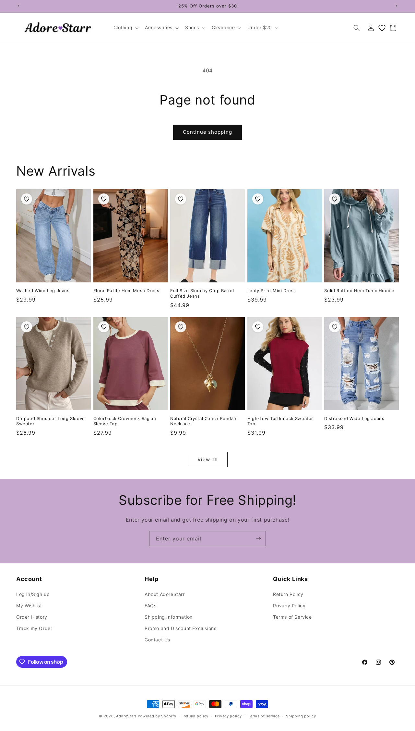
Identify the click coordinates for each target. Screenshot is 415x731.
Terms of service (263, 715)
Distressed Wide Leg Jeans (354, 418)
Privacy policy (228, 715)
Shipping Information (169, 617)
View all (207, 459)
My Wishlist (29, 605)
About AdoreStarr (165, 594)
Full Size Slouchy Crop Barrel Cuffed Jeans (202, 293)
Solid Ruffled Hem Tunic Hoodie (359, 290)
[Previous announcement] (18, 6)
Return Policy (288, 594)
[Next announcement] (396, 6)
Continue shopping (207, 132)
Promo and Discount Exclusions (180, 628)
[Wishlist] (382, 28)
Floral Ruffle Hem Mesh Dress (126, 290)
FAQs (150, 605)
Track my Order (34, 628)
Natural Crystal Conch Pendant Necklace (204, 421)
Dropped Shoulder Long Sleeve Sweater (50, 421)
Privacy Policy (289, 605)
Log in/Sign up (33, 594)
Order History (31, 617)
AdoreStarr (126, 716)
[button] (125, 27)
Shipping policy (301, 715)
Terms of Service (292, 617)
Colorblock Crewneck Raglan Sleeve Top (124, 421)
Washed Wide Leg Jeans (43, 290)
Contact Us (157, 639)
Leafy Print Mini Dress (271, 290)
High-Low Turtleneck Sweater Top (280, 421)
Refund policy (195, 715)
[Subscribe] (258, 538)
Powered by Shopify (157, 716)
